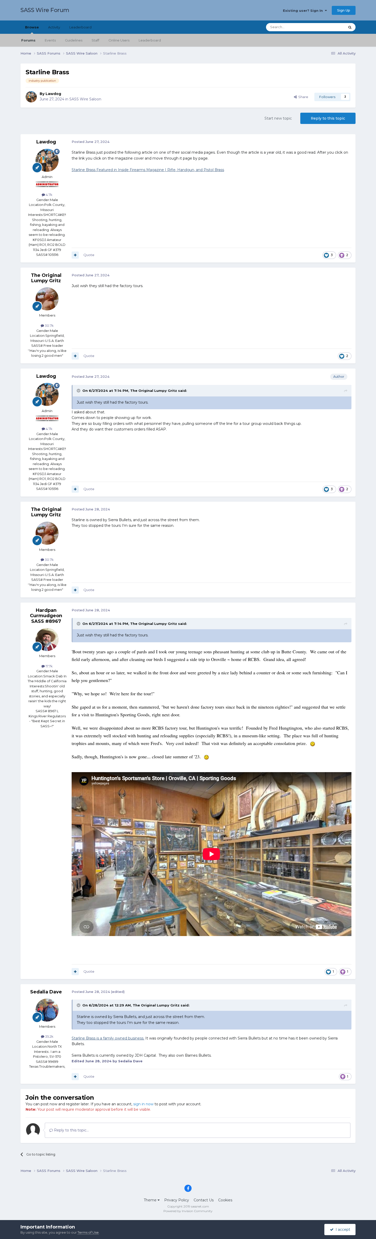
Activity (54, 27)
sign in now (143, 1104)
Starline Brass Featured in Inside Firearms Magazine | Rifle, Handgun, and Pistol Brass (148, 169)
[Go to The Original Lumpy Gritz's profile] (47, 298)
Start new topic (278, 118)
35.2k (48, 1036)
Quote (88, 255)
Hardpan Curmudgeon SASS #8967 (46, 615)
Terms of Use (88, 1232)
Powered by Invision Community (188, 1211)
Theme (151, 1200)
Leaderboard (150, 40)
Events (50, 40)
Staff (95, 40)
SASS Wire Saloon (85, 99)
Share (302, 97)
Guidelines (73, 40)
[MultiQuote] (75, 255)
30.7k (49, 325)
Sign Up (343, 10)
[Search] (350, 27)
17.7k (49, 666)
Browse (32, 27)
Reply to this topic (328, 118)
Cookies (225, 1200)
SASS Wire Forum (44, 10)
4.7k (48, 195)
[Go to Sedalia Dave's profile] (47, 1010)
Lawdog (53, 93)
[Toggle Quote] (79, 390)
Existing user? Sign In (304, 10)
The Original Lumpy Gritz (46, 278)
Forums (28, 40)
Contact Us (204, 1200)
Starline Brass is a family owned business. (108, 1038)
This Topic (330, 27)
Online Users (118, 40)
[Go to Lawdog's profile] (31, 96)
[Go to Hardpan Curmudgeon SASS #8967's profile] (47, 639)
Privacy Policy (176, 1200)
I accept (342, 1229)
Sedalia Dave (46, 992)
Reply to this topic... (71, 1130)
